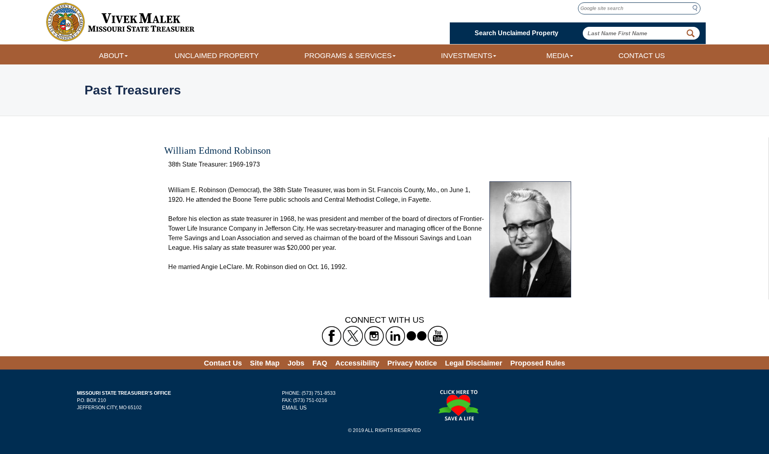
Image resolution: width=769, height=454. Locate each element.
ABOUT (111, 56)
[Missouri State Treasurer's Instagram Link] (374, 336)
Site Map (265, 363)
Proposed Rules (537, 363)
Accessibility (357, 363)
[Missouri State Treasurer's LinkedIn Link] (395, 336)
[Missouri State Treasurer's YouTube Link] (438, 336)
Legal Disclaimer (473, 363)
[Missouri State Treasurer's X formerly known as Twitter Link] (353, 336)
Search (697, 8)
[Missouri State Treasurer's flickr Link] (417, 336)
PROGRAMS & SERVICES (348, 56)
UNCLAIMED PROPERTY (217, 56)
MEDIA (557, 56)
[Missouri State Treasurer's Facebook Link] (332, 336)
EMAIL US (294, 408)
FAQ (319, 363)
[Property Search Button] (690, 33)
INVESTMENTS (466, 56)
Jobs (296, 363)
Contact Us (223, 363)
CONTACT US (641, 56)
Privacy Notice (412, 363)
